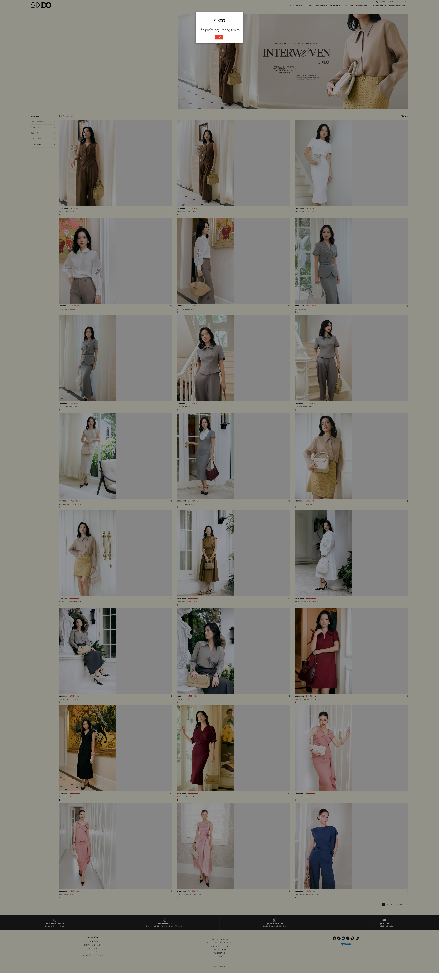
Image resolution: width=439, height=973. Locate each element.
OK (219, 37)
